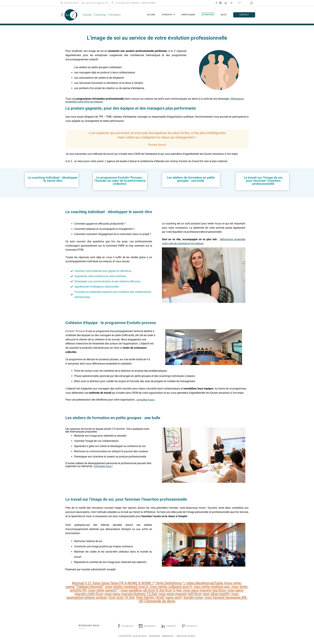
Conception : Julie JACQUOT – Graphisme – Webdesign (146, 636)
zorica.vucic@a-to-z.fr (96, 3)
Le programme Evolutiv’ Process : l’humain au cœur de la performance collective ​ (120, 181)
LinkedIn (226, 3)
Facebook (216, 3)
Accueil (151, 15)
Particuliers (188, 15)
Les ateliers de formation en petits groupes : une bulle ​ (191, 179)
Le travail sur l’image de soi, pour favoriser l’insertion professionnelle (263, 181)
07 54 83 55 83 (71, 3)
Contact (244, 15)
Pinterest (231, 3)
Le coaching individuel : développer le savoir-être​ (53, 179)
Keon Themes (108, 636)
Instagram (220, 3)
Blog (224, 15)
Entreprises (208, 15)
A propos (167, 15)
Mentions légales (186, 636)
